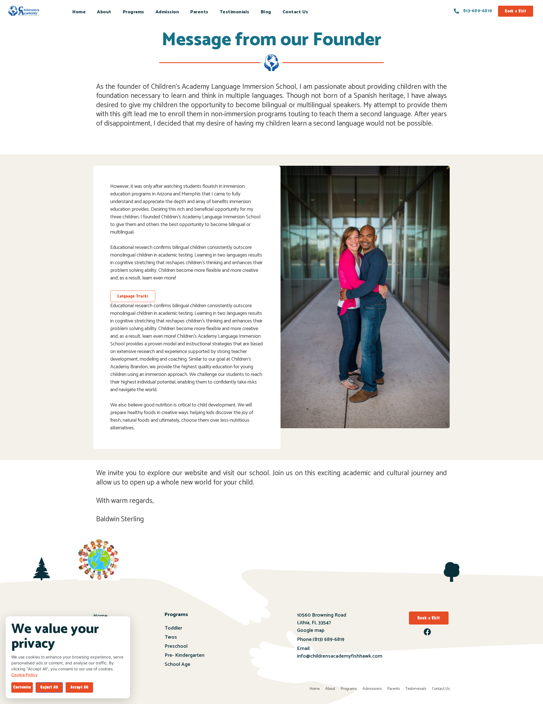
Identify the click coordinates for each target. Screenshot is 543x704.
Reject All (49, 687)
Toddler (173, 628)
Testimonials (234, 12)
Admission (167, 12)
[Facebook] (427, 632)
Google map (310, 630)
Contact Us (295, 12)
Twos (171, 637)
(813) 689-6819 (328, 639)
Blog (266, 12)
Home (79, 12)
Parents (199, 12)
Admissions (372, 689)
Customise (22, 687)
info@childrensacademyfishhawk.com (339, 656)
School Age (177, 664)
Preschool (176, 646)
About (104, 12)
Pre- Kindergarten (184, 655)
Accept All (79, 687)
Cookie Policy (24, 674)
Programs (133, 12)
